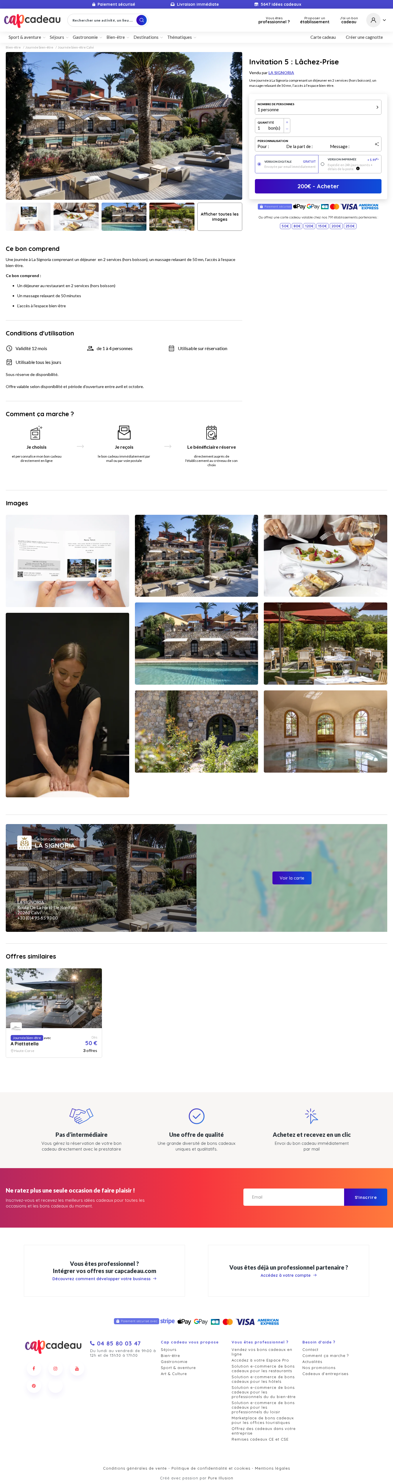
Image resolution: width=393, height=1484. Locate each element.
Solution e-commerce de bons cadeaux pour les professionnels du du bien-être (264, 1392)
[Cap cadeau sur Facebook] (34, 1368)
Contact (310, 1349)
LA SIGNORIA (281, 72)
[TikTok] (55, 1386)
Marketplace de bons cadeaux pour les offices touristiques (263, 1420)
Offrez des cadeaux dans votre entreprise (264, 1430)
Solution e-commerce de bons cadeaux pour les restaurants (263, 1368)
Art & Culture (174, 1373)
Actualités (312, 1361)
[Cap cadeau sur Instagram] (55, 1368)
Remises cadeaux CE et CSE (260, 1439)
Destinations (146, 37)
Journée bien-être (39, 47)
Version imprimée (353, 160)
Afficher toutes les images (220, 217)
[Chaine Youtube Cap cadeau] (77, 1368)
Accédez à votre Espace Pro (260, 1360)
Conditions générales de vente (135, 1468)
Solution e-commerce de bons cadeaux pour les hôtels (263, 1379)
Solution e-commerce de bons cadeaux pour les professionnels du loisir (263, 1407)
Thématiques (179, 37)
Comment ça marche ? (325, 1355)
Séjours (168, 1349)
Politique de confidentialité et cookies (210, 1468)
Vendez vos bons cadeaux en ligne (262, 1351)
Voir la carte (292, 878)
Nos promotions (318, 1367)
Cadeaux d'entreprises (325, 1373)
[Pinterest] (34, 1386)
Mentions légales (272, 1468)
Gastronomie (174, 1361)
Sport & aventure (178, 1367)
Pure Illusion (220, 1478)
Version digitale (290, 162)
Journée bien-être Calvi (76, 47)
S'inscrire (366, 1197)
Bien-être (13, 47)
